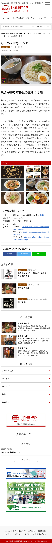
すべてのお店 (18, 18)
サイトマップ (29, 534)
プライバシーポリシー (14, 534)
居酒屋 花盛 (22, 348)
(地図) (42, 215)
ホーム (6, 18)
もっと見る (26, 460)
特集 (4, 394)
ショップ (42, 18)
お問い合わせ (42, 534)
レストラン (30, 18)
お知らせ (5, 402)
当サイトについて (19, 531)
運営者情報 (42, 531)
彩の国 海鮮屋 (23, 323)
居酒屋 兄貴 (22, 336)
